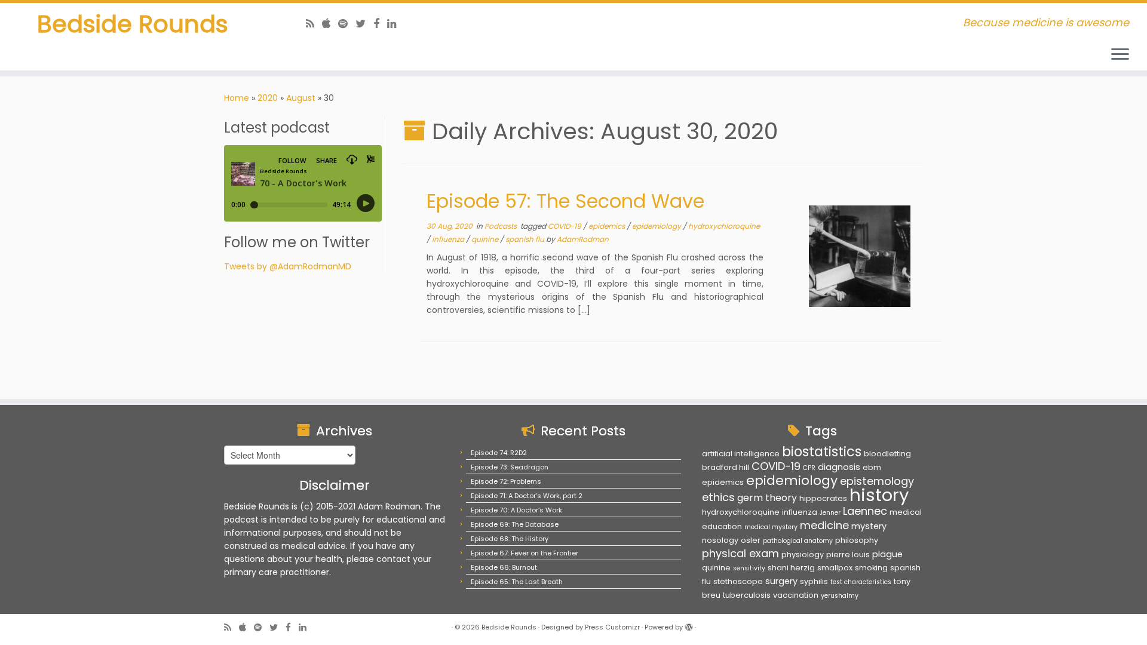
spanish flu (525, 239)
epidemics (607, 226)
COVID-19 (565, 226)
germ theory (767, 498)
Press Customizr (612, 627)
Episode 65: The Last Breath (517, 581)
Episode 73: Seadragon (509, 467)
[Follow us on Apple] (330, 23)
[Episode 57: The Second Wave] (860, 256)
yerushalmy (839, 595)
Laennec (865, 510)
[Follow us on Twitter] (364, 23)
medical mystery (771, 527)
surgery (781, 581)
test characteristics (860, 582)
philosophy (856, 540)
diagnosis (839, 467)
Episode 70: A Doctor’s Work (516, 510)
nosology (720, 540)
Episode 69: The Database (515, 524)
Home (236, 98)
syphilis (814, 581)
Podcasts (501, 226)
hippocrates (823, 498)
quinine (485, 239)
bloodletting (887, 454)
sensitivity (749, 568)
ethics (718, 497)
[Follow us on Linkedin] (395, 23)
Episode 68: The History (509, 538)
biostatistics (821, 451)
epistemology (877, 481)
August (300, 98)
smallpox (834, 568)
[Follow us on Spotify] (346, 23)
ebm (872, 467)
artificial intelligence (741, 454)
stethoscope (738, 581)
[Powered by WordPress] (689, 625)
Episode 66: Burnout (504, 567)
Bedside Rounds (132, 24)
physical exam (740, 553)
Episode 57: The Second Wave (565, 201)
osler (750, 540)
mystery (869, 526)
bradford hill (725, 467)
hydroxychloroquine (724, 226)
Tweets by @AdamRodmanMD (287, 266)
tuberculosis (747, 595)
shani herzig (791, 568)
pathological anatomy (798, 540)
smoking (871, 568)
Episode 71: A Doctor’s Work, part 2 (526, 495)
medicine (824, 525)
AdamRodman (583, 239)
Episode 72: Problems (506, 481)
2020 (267, 98)
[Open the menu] (1120, 55)
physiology (802, 554)
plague (887, 554)
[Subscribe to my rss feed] (314, 23)
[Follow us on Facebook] (380, 23)
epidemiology (657, 226)
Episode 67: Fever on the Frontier (524, 553)
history (879, 495)
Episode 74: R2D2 (499, 452)
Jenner (830, 512)
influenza (449, 239)
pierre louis (848, 554)
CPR (809, 467)
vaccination (795, 595)
